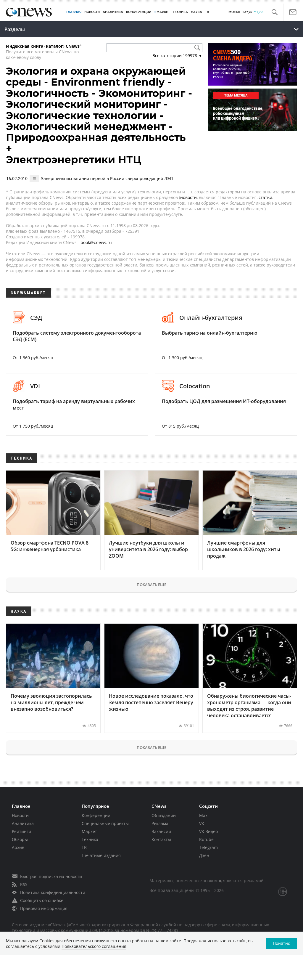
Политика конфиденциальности (52, 892)
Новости (20, 815)
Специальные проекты (105, 823)
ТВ (207, 12)
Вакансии (161, 831)
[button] (274, 12)
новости (188, 197)
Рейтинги (21, 831)
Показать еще (151, 584)
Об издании (164, 815)
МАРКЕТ (163, 12)
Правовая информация (43, 908)
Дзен (204, 855)
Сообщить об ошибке (41, 900)
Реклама (160, 823)
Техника (90, 839)
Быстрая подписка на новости (51, 876)
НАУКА (196, 12)
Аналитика (113, 12)
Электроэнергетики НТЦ (73, 159)
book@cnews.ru (96, 242)
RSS (24, 884)
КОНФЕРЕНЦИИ (138, 12)
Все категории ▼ (177, 55)
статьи (265, 197)
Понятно (281, 943)
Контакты (161, 839)
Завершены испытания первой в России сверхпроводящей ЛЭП (107, 178)
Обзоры (20, 839)
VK (201, 823)
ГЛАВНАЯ (73, 12)
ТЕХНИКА (180, 12)
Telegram (208, 847)
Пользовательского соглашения (94, 946)
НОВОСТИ (92, 12)
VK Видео (208, 831)
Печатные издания (101, 855)
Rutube (206, 839)
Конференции (96, 815)
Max (203, 815)
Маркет (89, 831)
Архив (18, 847)
